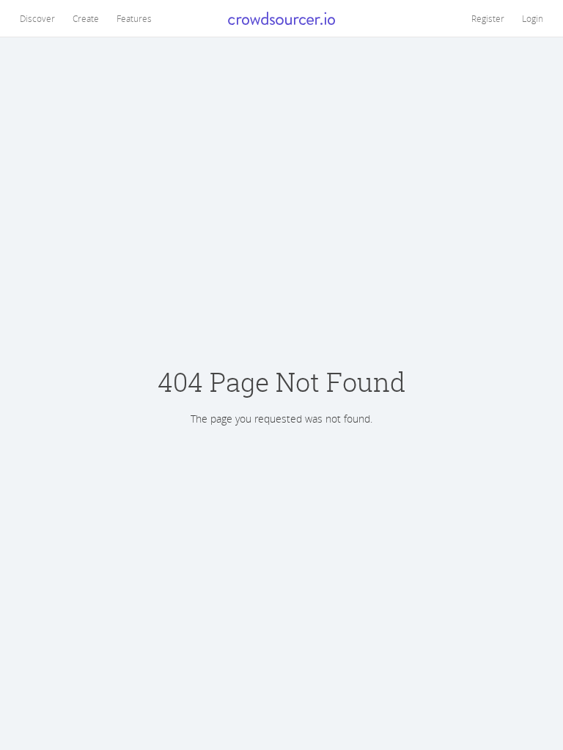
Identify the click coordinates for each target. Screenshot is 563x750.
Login (532, 18)
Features (134, 18)
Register (487, 18)
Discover (37, 18)
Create (86, 18)
